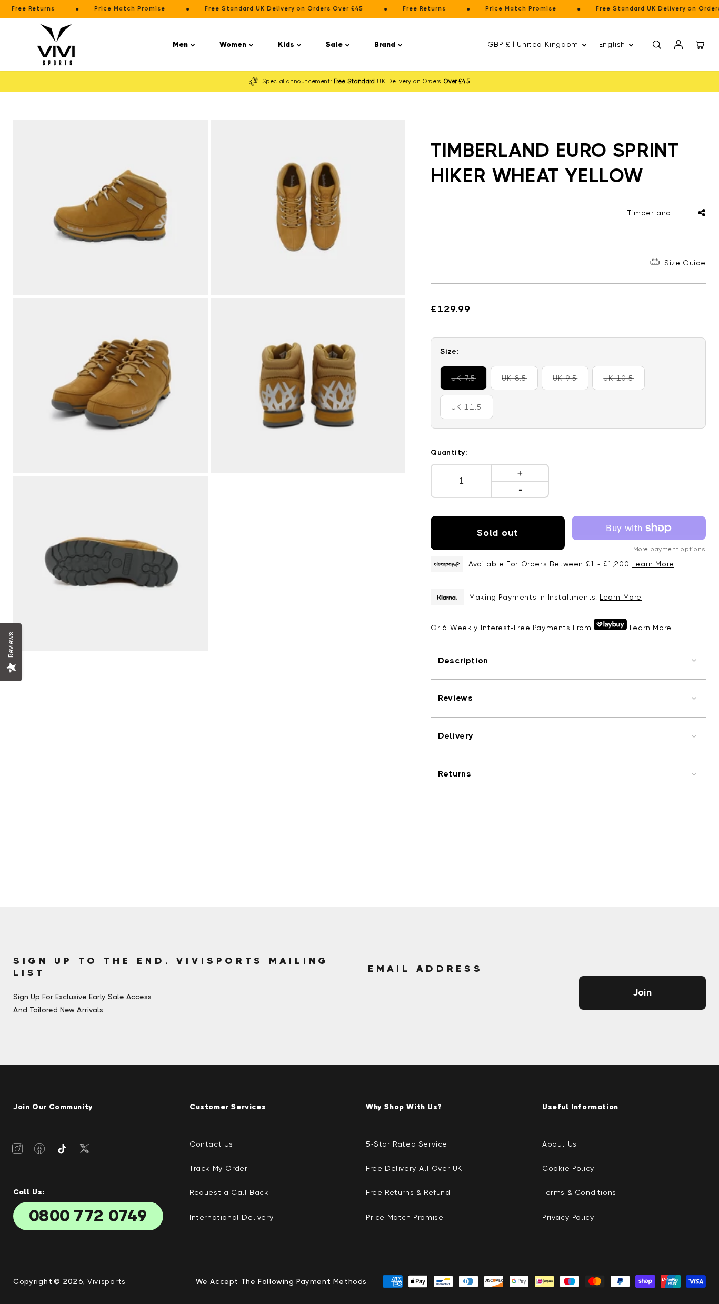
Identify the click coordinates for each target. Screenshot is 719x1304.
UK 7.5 (469, 382)
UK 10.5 (624, 382)
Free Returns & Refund (408, 1192)
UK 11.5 (472, 411)
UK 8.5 (520, 382)
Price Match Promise (404, 1217)
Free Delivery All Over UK (414, 1168)
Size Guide (685, 262)
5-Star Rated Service (406, 1144)
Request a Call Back (228, 1192)
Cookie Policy (568, 1168)
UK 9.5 (570, 382)
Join (642, 992)
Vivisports (106, 1281)
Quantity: (449, 452)
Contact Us (211, 1144)
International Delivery (231, 1217)
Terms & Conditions (579, 1192)
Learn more (621, 597)
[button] (185, 44)
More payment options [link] (669, 549)
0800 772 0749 (88, 1216)
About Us (559, 1144)
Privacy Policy (568, 1217)
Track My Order (218, 1168)
